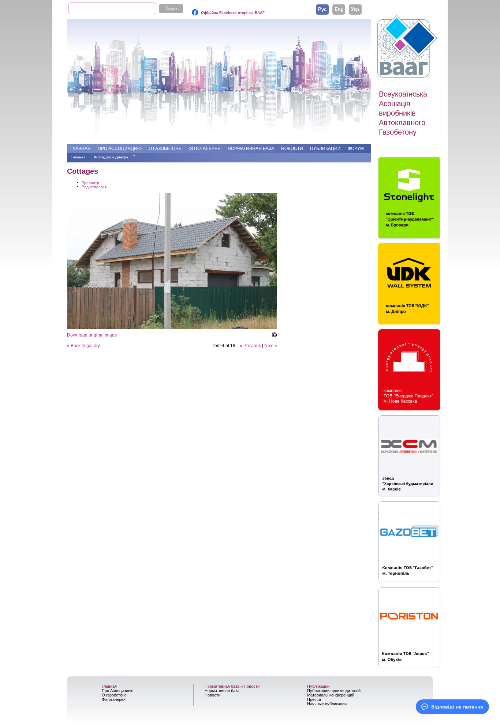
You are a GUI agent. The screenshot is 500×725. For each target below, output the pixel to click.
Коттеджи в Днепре (111, 157)
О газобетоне (165, 148)
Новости (292, 148)
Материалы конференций (330, 695)
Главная (80, 148)
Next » (270, 345)
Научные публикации (327, 704)
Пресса (314, 699)
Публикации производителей (334, 690)
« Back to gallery (83, 345)
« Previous (250, 345)
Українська (355, 9)
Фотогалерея (205, 148)
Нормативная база (251, 148)
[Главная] (408, 46)
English (339, 9)
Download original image (92, 335)
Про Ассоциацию (120, 148)
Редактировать (95, 187)
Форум (356, 148)
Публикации (325, 148)
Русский (322, 9)
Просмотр (90, 183)
